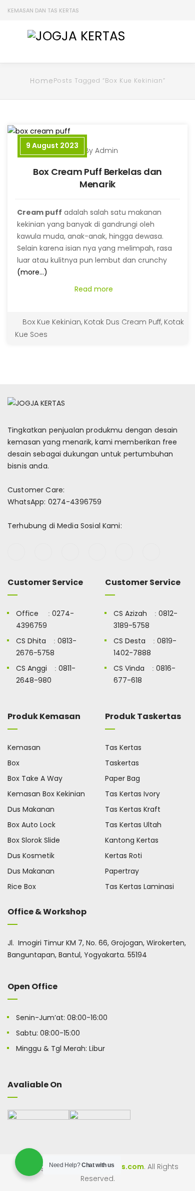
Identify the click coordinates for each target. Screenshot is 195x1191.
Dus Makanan (31, 809)
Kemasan (24, 747)
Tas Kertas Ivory (132, 794)
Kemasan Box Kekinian (46, 794)
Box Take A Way (35, 778)
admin (106, 150)
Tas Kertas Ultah (133, 825)
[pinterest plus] (124, 552)
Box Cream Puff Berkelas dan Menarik (97, 177)
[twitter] (43, 552)
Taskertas (122, 763)
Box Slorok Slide (34, 840)
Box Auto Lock (32, 825)
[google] (70, 552)
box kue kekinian (51, 322)
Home (42, 81)
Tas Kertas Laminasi (139, 887)
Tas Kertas (123, 747)
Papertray (122, 871)
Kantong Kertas (131, 840)
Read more (94, 289)
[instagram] (97, 552)
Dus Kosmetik (31, 856)
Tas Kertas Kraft (132, 809)
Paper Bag (122, 778)
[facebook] (16, 552)
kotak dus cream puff (122, 322)
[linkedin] (151, 552)
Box (14, 763)
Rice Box (22, 887)
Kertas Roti (123, 856)
